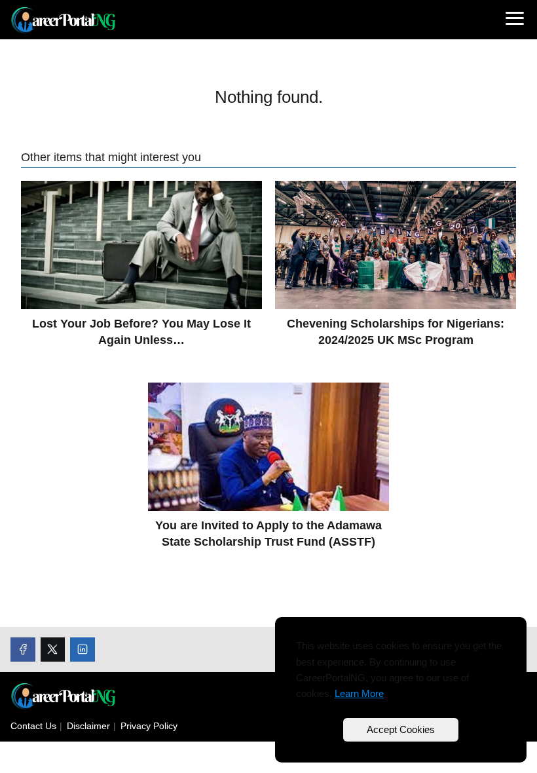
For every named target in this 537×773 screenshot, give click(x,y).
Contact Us (33, 726)
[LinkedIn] (82, 649)
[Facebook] (22, 649)
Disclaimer (88, 726)
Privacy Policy (148, 726)
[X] (53, 649)
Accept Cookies (401, 729)
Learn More (359, 693)
